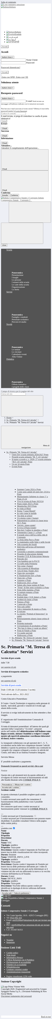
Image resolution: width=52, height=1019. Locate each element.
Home (9, 418)
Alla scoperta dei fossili (27, 544)
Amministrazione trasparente (18, 972)
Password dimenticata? (10, 67)
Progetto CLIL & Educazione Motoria (33, 556)
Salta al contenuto (8, 2)
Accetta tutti (10, 787)
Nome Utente (32, 60)
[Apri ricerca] (30, 212)
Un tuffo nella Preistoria (27, 563)
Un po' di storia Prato (21, 464)
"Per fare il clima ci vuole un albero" (32, 628)
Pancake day (22, 559)
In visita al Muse (24, 508)
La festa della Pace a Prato (28, 540)
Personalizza (7, 785)
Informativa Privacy (14, 957)
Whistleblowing (13, 967)
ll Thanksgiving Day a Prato (29, 575)
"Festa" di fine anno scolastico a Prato (33, 587)
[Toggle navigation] (22, 233)
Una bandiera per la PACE (28, 561)
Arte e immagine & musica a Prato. (32, 609)
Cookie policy (12, 953)
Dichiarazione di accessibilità (18, 962)
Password (30, 63)
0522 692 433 (16, 918)
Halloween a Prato (25, 635)
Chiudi (4, 128)
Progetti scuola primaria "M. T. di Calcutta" (30, 457)
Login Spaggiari (21, 111)
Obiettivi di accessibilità (16, 965)
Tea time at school (24, 516)
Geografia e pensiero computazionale (32, 552)
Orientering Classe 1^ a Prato (29, 532)
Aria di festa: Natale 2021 (28, 571)
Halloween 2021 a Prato (27, 583)
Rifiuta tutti (23, 785)
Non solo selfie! (23, 607)
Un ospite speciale (24, 633)
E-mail (29, 101)
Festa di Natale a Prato (26, 630)
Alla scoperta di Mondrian (28, 568)
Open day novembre (25, 573)
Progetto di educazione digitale (30, 554)
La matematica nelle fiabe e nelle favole (33, 542)
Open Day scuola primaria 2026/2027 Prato (30, 454)
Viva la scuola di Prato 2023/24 (30, 501)
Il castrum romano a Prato (28, 592)
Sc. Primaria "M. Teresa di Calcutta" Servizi (30, 640)
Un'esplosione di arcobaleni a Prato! (32, 626)
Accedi (4, 47)
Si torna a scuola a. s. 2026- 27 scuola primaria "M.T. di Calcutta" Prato (31, 460)
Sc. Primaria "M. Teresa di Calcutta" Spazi (30, 638)
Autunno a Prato (24, 580)
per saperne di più (8, 667)
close (4, 245)
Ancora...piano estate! (26, 525)
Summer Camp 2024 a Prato (29, 489)
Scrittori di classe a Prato (27, 599)
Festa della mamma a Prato (28, 590)
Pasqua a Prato (23, 602)
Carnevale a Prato (24, 604)
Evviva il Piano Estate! (26, 528)
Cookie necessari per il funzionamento (17, 816)
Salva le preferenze (21, 893)
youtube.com (7, 828)
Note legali (11, 955)
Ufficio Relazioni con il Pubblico (20, 960)
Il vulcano (21, 611)
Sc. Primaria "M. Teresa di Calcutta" (21, 420)
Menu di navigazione (35, 447)
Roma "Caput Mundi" (26, 511)
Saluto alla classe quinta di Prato (30, 585)
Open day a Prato (24, 578)
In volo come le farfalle (27, 513)
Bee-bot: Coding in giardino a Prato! (32, 530)
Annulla (5, 195)
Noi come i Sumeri (25, 566)
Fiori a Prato (22, 595)
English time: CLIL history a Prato (31, 597)
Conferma (14, 195)
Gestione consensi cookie (17, 969)
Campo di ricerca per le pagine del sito (17, 391)
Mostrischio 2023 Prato (27, 506)
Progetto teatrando (24, 623)
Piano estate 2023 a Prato (27, 504)
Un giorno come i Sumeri (27, 518)
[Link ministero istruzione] (13, 4)
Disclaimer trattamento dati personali (16, 996)
